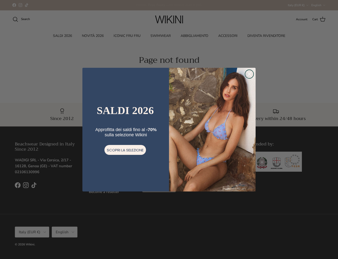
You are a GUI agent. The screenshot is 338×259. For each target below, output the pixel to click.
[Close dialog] (249, 74)
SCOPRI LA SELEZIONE (125, 150)
